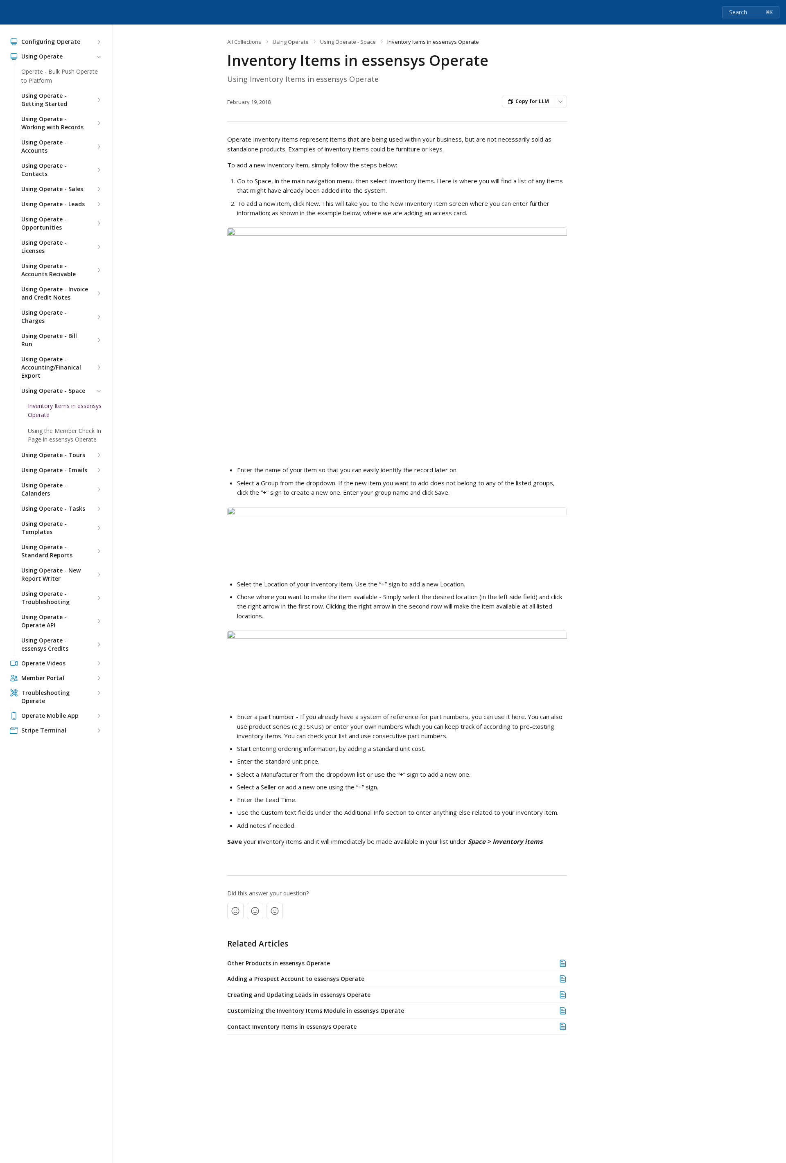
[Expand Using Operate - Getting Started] (98, 100)
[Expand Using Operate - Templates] (98, 528)
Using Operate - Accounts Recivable (48, 270)
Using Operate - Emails (54, 470)
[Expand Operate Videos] (98, 663)
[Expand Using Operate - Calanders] (98, 489)
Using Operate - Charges (44, 317)
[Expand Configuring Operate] (98, 41)
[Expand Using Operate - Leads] (98, 204)
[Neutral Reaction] (255, 911)
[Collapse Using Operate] (98, 56)
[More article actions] (560, 101)
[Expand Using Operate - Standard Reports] (98, 551)
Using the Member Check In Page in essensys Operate (64, 435)
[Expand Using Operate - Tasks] (98, 508)
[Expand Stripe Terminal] (98, 730)
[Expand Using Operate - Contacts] (98, 170)
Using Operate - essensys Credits (44, 644)
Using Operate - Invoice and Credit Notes (54, 293)
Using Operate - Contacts (44, 170)
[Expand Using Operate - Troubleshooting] (98, 598)
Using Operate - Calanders (44, 489)
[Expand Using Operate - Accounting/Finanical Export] (98, 367)
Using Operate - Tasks (53, 508)
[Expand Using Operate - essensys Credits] (98, 644)
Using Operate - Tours (53, 455)
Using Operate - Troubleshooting (45, 598)
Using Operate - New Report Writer (51, 574)
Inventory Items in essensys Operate (65, 410)
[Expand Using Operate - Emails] (98, 470)
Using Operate (291, 41)
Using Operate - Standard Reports (46, 551)
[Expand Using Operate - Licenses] (98, 246)
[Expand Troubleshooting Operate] (98, 693)
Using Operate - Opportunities (44, 223)
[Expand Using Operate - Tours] (98, 455)
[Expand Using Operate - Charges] (98, 316)
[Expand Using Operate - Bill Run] (98, 340)
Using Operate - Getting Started (44, 100)
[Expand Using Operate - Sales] (98, 189)
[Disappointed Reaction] (235, 911)
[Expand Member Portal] (98, 678)
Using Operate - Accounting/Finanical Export (51, 367)
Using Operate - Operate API (44, 621)
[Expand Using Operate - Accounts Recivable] (98, 270)
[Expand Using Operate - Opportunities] (98, 223)
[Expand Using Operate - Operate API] (98, 621)
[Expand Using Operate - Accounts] (98, 146)
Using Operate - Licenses (44, 247)
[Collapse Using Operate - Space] (98, 391)
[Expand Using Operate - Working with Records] (98, 123)
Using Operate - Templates (44, 528)
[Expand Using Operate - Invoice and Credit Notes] (98, 293)
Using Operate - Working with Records (52, 123)
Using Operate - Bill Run (49, 340)
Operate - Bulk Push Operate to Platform (59, 76)
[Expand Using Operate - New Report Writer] (98, 574)
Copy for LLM (532, 101)
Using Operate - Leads (53, 204)
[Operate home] (8, 12)
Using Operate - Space (53, 390)
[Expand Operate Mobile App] (98, 715)
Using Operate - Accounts (44, 146)
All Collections (244, 41)
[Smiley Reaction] (275, 911)
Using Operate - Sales (52, 189)
